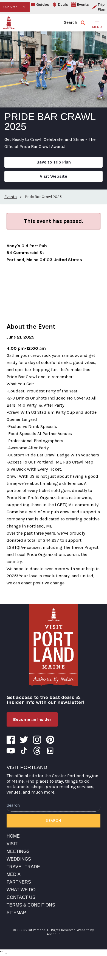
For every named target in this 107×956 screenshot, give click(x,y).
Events (83, 4)
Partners (19, 882)
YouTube (10, 750)
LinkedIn (50, 750)
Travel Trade (23, 866)
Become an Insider (32, 719)
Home (13, 836)
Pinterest (50, 739)
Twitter (23, 739)
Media (14, 874)
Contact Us (21, 897)
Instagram (37, 739)
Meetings (18, 851)
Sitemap (16, 912)
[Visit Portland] (9, 22)
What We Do (21, 889)
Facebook (10, 739)
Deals (63, 4)
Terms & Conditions (31, 905)
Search (53, 820)
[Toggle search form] (83, 23)
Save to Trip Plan (53, 162)
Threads (37, 750)
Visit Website (53, 176)
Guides (42, 4)
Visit (12, 843)
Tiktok (23, 750)
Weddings (19, 859)
